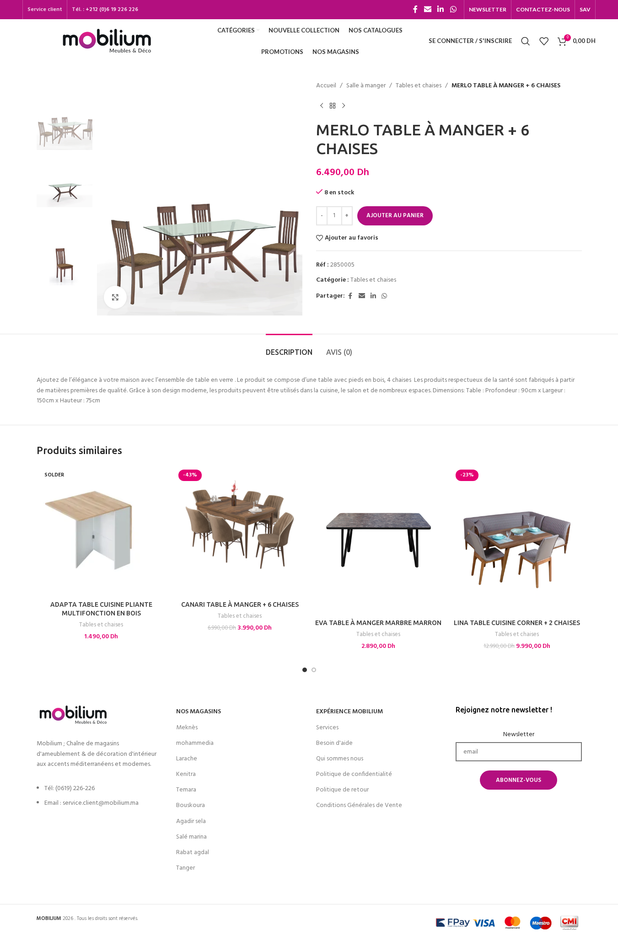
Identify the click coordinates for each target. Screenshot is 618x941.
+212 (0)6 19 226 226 (112, 9)
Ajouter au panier (395, 215)
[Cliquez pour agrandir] (115, 297)
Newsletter (518, 735)
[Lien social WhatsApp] (453, 9)
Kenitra (186, 774)
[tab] (289, 348)
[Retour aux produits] (332, 105)
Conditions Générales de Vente (359, 805)
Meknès (187, 727)
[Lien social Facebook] (415, 9)
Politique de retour (342, 790)
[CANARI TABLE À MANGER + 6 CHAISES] (240, 531)
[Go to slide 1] (304, 670)
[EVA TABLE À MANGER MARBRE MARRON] (378, 540)
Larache (186, 759)
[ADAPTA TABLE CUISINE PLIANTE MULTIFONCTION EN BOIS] (101, 531)
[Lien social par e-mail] (427, 9)
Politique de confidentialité (354, 774)
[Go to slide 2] (314, 670)
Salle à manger (366, 86)
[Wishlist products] (544, 41)
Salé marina (191, 837)
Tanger (185, 868)
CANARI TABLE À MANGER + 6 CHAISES (240, 604)
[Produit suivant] (343, 105)
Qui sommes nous (339, 759)
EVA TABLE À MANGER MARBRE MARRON (378, 622)
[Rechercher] (525, 41)
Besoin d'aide (334, 743)
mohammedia (195, 743)
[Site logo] (106, 41)
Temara (186, 790)
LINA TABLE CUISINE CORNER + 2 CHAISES (517, 622)
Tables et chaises (418, 86)
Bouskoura (190, 805)
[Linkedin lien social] (441, 9)
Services (327, 727)
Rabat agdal (192, 852)
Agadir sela (191, 821)
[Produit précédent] (321, 105)
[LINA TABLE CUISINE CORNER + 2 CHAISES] (517, 540)
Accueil (326, 86)
